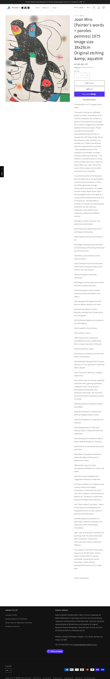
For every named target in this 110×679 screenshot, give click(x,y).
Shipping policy (68, 678)
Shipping (77, 67)
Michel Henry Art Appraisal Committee (18, 623)
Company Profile (11, 615)
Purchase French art (12, 626)
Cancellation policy (89, 678)
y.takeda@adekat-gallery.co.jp (85, 644)
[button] (46, 7)
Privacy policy (47, 678)
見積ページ (2, 172)
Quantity (77, 71)
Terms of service (57, 678)
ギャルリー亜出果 (15, 678)
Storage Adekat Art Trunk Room (16, 619)
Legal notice (78, 678)
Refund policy (37, 678)
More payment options (89, 99)
